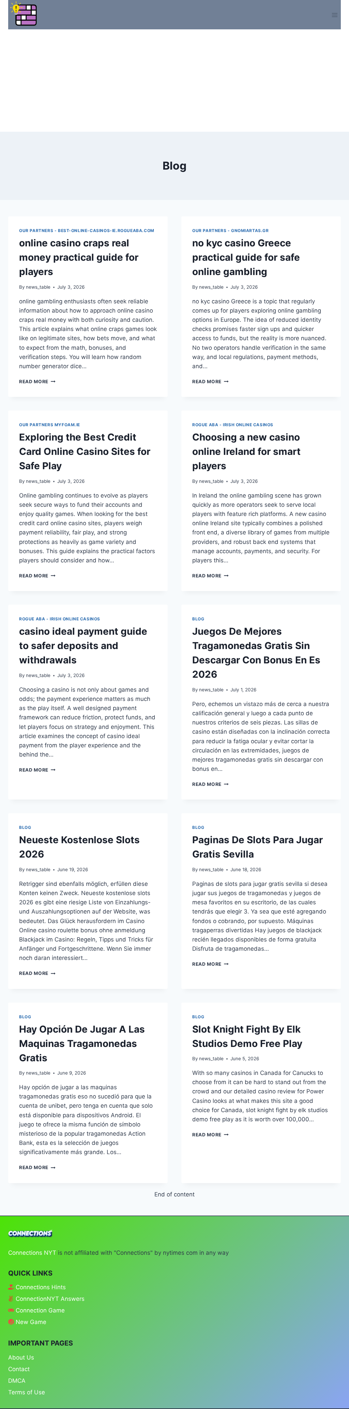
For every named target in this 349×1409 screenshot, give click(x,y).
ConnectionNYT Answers (50, 1298)
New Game (31, 1322)
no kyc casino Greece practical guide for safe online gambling (246, 257)
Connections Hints (41, 1287)
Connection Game (40, 1310)
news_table (38, 287)
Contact (19, 1369)
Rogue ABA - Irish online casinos (232, 424)
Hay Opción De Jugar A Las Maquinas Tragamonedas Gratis (82, 1043)
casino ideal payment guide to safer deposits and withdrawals (83, 646)
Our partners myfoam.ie (49, 424)
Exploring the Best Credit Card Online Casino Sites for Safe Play (84, 451)
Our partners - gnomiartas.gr (230, 230)
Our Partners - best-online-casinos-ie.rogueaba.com (86, 230)
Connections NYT (32, 1252)
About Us (21, 1357)
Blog (198, 618)
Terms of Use (26, 1392)
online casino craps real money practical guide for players (78, 257)
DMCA (17, 1380)
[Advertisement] (174, 80)
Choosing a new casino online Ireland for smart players (246, 451)
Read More (37, 381)
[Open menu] (334, 15)
